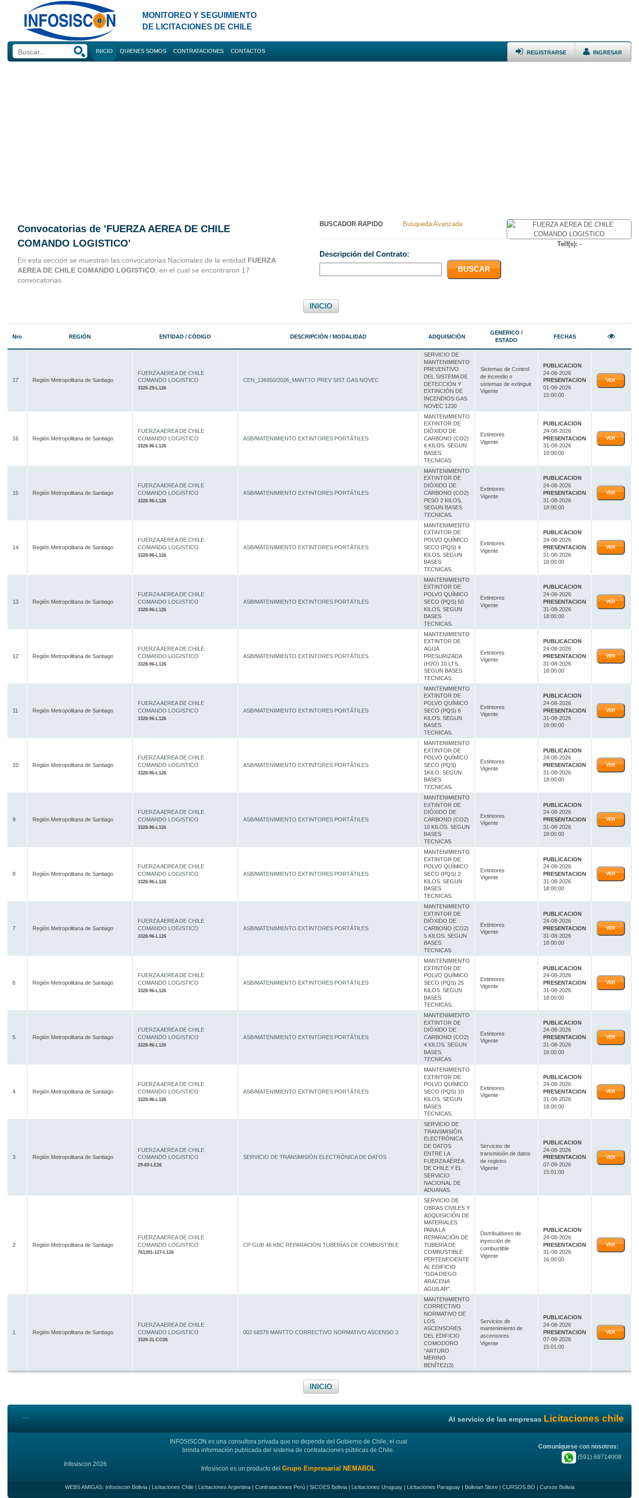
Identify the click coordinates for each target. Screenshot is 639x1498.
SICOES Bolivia (328, 1487)
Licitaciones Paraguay (433, 1487)
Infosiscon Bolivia (126, 1487)
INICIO (321, 306)
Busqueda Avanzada (432, 224)
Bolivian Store (481, 1487)
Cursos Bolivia (557, 1487)
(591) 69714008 (599, 1457)
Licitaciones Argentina (224, 1487)
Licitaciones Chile (173, 1487)
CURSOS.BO (518, 1487)
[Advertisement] (319, 137)
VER (611, 380)
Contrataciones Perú (280, 1487)
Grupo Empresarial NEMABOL (328, 1468)
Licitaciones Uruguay (376, 1487)
